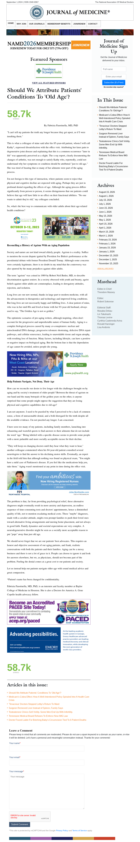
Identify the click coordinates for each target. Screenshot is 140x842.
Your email (14, 757)
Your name (15, 743)
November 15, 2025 (108, 263)
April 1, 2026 (105, 228)
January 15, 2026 (107, 247)
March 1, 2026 (106, 236)
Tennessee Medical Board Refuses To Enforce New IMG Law (38, 716)
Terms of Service (79, 830)
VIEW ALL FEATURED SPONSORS (49, 82)
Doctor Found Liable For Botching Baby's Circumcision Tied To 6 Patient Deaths (47, 720)
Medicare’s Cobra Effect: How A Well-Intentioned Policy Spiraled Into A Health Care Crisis (49, 698)
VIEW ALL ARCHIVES (105, 269)
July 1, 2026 (105, 204)
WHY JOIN (21, 24)
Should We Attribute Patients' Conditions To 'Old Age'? (35, 693)
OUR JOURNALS (36, 24)
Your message (16, 771)
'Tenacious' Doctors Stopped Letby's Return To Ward (34, 704)
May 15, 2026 (105, 216)
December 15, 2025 (108, 255)
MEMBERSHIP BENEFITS (58, 24)
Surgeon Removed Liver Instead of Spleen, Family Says (36, 708)
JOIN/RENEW (79, 24)
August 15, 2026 (107, 192)
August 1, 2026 (106, 196)
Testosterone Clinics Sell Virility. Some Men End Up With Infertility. (41, 712)
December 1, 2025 (108, 259)
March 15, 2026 (106, 232)
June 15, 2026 (106, 208)
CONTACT (92, 24)
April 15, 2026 (106, 224)
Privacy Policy (62, 830)
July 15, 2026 (105, 200)
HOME (11, 23)
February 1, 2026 (107, 243)
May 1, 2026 (105, 220)
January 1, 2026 (107, 251)
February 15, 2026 (108, 239)
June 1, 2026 (105, 212)
